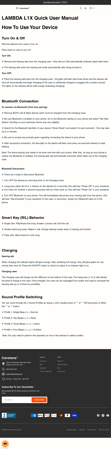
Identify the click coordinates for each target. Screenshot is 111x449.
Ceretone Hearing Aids (14, 430)
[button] (17, 8)
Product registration (46, 371)
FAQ (41, 364)
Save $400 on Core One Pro (51, 2)
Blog (58, 368)
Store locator (61, 371)
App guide (43, 368)
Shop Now (64, 2)
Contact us (43, 361)
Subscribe (39, 400)
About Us (60, 361)
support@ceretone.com (14, 374)
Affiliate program (62, 364)
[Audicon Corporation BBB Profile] (9, 415)
